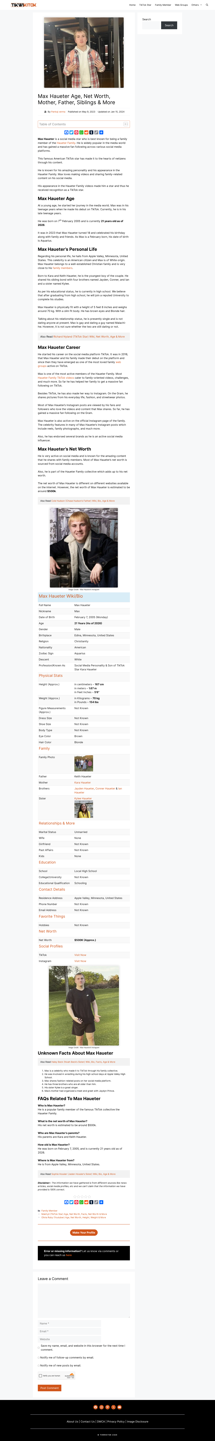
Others (195, 5)
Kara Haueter (82, 782)
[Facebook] (66, 132)
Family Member (163, 5)
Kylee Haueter (83, 798)
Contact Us (88, 1421)
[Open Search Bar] (207, 5)
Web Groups (181, 5)
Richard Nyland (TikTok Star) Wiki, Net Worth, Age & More (89, 336)
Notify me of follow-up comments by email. (67, 1357)
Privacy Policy (116, 1421)
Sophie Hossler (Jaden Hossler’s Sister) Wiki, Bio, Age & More (83, 1174)
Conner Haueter (105, 788)
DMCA (101, 1421)
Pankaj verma (58, 111)
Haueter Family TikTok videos (56, 377)
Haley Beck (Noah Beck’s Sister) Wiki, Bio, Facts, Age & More (83, 1062)
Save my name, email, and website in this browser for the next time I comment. (83, 1347)
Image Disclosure (137, 1421)
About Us (72, 1421)
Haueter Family (66, 142)
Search (146, 19)
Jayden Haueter (84, 788)
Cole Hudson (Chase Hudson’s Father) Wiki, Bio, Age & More (83, 501)
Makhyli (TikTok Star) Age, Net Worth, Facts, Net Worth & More (74, 1214)
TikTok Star (145, 5)
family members (62, 268)
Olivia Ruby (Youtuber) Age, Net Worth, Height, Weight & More (73, 1217)
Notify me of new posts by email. (60, 1365)
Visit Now (80, 955)
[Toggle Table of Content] (124, 124)
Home (132, 5)
